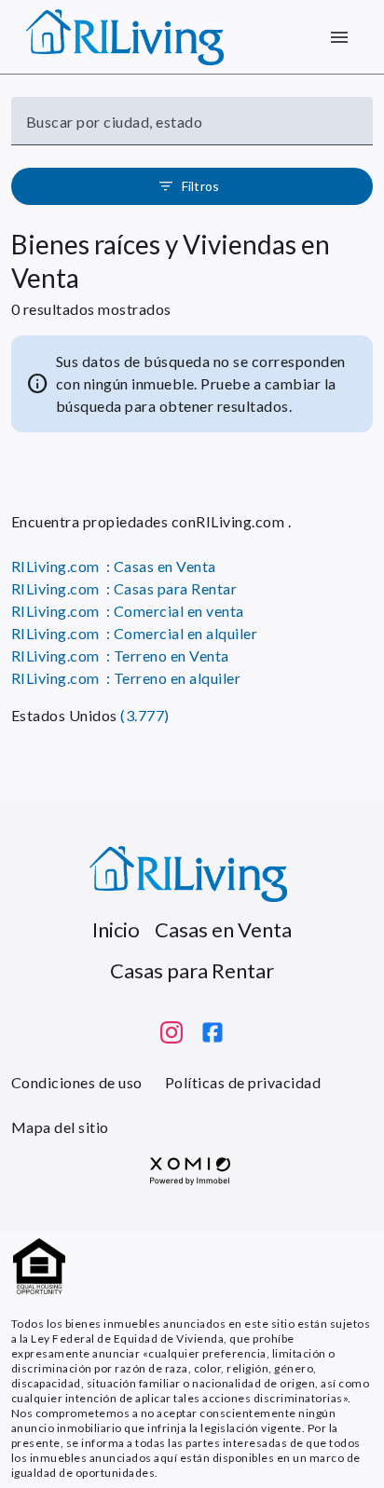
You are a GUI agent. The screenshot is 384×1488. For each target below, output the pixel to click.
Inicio (116, 929)
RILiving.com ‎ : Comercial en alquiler (134, 633)
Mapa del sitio (60, 1127)
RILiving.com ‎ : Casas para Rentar (124, 588)
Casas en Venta (223, 929)
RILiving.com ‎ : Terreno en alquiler (125, 678)
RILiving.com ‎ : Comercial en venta (127, 611)
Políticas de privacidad (243, 1082)
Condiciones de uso (77, 1082)
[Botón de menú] (339, 37)
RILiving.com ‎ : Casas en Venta (113, 566)
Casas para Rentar (192, 970)
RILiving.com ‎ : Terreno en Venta (120, 655)
